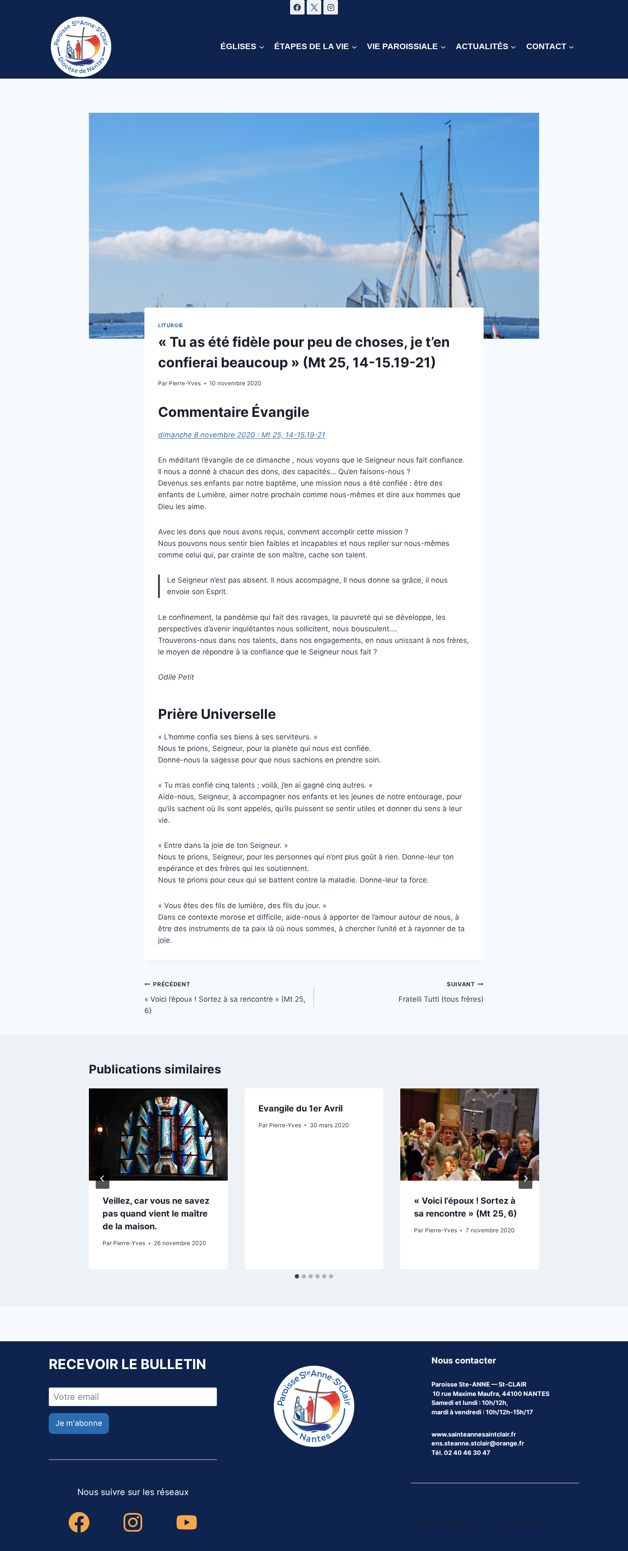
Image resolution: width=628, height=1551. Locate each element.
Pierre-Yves (185, 383)
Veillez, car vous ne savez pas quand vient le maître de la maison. (156, 1213)
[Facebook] (297, 7)
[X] (314, 7)
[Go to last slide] (102, 1178)
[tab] (297, 1276)
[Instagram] (330, 7)
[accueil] (314, 1407)
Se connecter (522, 1523)
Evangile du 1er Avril (300, 1108)
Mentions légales (447, 1523)
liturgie (170, 325)
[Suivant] (525, 1178)
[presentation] (158, 1134)
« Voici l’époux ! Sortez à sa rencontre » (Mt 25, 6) (224, 998)
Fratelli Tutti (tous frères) (441, 992)
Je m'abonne (79, 1423)
